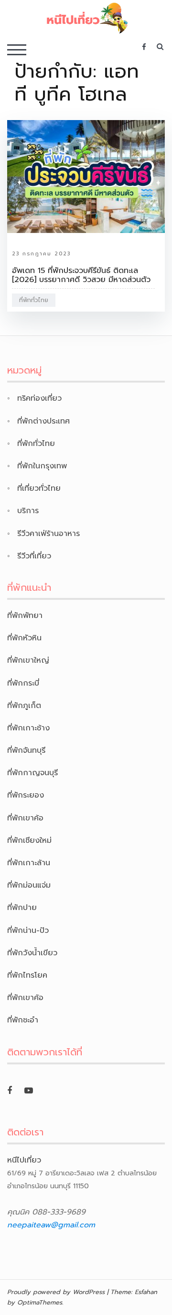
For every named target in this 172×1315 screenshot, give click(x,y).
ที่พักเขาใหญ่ (28, 660)
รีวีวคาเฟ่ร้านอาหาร (48, 533)
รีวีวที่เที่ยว (34, 556)
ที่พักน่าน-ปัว (28, 930)
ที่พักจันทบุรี (26, 750)
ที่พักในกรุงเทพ (42, 466)
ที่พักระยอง (25, 795)
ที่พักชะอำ (22, 1020)
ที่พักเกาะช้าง (28, 728)
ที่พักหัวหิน (24, 638)
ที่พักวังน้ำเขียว (32, 953)
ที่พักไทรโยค (27, 975)
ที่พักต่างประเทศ (43, 421)
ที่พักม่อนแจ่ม (29, 885)
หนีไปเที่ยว (24, 1160)
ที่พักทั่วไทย (33, 300)
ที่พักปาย (22, 907)
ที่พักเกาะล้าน (28, 863)
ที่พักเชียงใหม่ (29, 840)
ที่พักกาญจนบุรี (32, 773)
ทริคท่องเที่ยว (39, 398)
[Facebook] (9, 1090)
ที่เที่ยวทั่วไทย (39, 488)
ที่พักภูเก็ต (24, 705)
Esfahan (146, 1291)
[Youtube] (28, 1090)
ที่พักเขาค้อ (25, 818)
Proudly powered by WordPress (56, 1291)
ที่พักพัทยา (25, 615)
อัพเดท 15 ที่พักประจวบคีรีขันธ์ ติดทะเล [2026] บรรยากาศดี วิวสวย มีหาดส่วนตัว (81, 275)
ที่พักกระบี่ (23, 683)
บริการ (28, 510)
